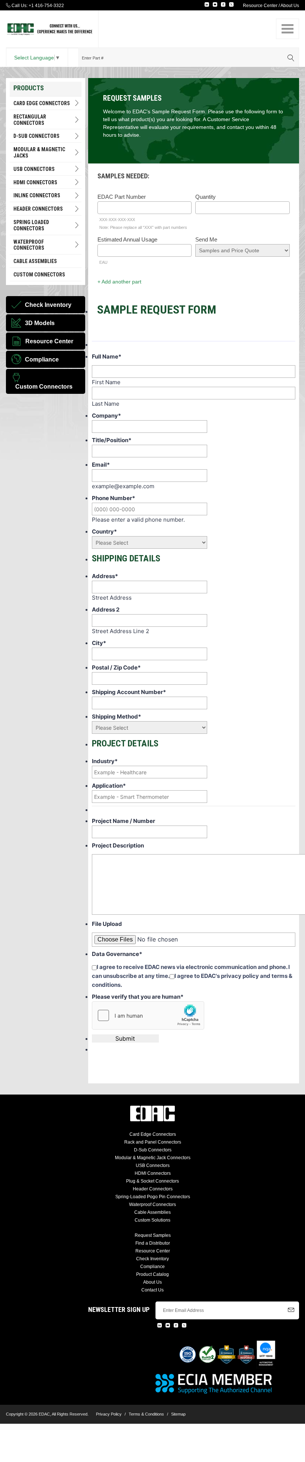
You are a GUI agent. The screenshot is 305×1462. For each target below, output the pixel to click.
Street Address (112, 597)
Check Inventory (152, 1258)
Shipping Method (116, 716)
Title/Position (111, 440)
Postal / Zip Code (116, 667)
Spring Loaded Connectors (31, 225)
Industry (105, 761)
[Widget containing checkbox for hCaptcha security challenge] (148, 1015)
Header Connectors (153, 1189)
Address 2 (105, 609)
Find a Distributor (152, 1243)
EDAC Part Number (121, 197)
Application (109, 785)
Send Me (206, 239)
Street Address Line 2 (120, 631)
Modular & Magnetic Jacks (39, 152)
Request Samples (153, 1235)
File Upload (107, 923)
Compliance (152, 1266)
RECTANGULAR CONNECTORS (29, 120)
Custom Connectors (39, 275)
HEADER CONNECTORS (38, 209)
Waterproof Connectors (28, 245)
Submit (125, 1038)
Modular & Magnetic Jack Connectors (152, 1157)
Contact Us (152, 1290)
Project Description (118, 845)
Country (104, 531)
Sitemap (178, 1414)
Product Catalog (152, 1274)
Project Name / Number (123, 820)
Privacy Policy (109, 1414)
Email (101, 464)
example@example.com (123, 486)
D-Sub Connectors (36, 136)
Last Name (105, 403)
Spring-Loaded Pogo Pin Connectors (152, 1196)
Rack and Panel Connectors (152, 1142)
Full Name (106, 356)
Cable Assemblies (35, 261)
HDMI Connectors (35, 182)
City (99, 642)
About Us (289, 5)
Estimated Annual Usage (127, 239)
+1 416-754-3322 (46, 5)
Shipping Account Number (129, 692)
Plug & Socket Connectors (152, 1181)
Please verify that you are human (137, 996)
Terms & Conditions (146, 1414)
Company (106, 415)
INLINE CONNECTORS (36, 195)
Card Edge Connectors (41, 103)
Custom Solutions (152, 1220)
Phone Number (113, 498)
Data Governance (117, 953)
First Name (106, 382)
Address (105, 576)
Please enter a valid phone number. (138, 519)
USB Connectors (34, 169)
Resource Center (260, 5)
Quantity (205, 197)
